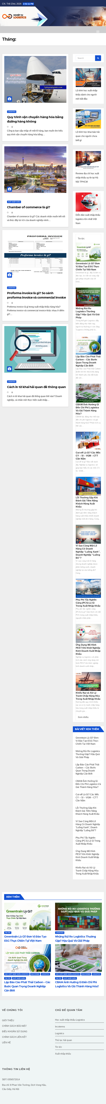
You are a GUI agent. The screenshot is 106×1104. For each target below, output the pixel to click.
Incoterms (35, 974)
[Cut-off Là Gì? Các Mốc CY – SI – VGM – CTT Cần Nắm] (88, 441)
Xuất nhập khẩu (14, 202)
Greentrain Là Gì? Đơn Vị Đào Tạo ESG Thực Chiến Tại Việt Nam (88, 266)
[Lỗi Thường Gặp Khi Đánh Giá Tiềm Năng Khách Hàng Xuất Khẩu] (88, 486)
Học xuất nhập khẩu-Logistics (17, 974)
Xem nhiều (83, 717)
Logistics (11, 111)
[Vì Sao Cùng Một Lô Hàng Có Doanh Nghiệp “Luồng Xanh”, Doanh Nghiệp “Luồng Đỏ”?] (88, 534)
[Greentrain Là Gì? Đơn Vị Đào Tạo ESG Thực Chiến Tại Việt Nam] (88, 252)
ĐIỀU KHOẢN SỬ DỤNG (14, 1031)
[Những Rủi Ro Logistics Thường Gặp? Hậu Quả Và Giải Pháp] (88, 297)
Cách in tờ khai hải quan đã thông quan (36, 387)
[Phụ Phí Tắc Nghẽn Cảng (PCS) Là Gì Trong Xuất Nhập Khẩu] (88, 588)
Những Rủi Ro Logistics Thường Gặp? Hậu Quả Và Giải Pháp (88, 754)
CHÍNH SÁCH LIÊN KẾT (14, 1037)
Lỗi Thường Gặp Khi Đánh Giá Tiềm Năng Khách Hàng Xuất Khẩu (87, 811)
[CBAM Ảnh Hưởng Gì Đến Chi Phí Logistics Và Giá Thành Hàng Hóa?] (88, 393)
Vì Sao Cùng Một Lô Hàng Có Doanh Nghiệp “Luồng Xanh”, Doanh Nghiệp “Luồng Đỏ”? (88, 552)
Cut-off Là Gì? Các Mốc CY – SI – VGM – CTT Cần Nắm (88, 455)
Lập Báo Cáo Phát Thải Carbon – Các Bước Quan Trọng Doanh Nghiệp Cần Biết (27, 986)
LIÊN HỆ (6, 1042)
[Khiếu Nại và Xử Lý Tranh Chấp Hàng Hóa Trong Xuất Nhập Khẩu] (88, 681)
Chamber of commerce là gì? (28, 207)
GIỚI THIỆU (8, 1020)
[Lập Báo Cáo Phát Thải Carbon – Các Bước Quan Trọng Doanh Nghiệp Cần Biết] (88, 345)
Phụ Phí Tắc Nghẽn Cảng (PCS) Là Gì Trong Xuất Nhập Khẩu (88, 603)
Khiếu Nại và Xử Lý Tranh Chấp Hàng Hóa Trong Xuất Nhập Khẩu (88, 696)
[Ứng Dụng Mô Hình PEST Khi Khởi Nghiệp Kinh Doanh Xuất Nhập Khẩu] (88, 633)
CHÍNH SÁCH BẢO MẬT (14, 1026)
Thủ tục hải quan (63, 1040)
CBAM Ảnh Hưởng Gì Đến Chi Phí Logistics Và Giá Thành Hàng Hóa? (88, 784)
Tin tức (81, 238)
